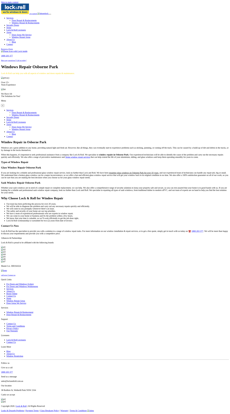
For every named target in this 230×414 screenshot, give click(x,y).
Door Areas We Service (22, 35)
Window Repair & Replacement (19, 312)
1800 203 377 (197, 231)
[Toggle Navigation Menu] (50, 14)
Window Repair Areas (21, 37)
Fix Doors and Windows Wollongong (22, 286)
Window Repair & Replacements (25, 23)
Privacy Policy (12, 328)
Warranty (64, 410)
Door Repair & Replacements (24, 20)
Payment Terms (32, 410)
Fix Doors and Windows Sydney (20, 284)
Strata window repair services (77, 157)
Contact (9, 44)
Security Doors (12, 25)
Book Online (11, 293)
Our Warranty (12, 331)
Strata (8, 27)
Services (9, 18)
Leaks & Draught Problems (12, 410)
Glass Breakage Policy (49, 410)
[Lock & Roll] (15, 13)
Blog (14, 42)
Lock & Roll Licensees (16, 30)
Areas (8, 32)
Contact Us (11, 296)
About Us (10, 39)
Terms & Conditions (78, 410)
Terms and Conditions (15, 326)
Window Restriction (14, 356)
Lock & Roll (21, 406)
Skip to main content (9, 2)
